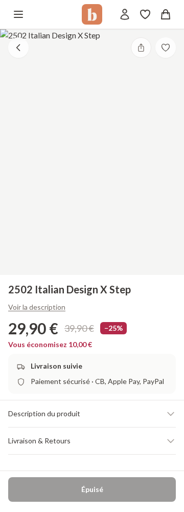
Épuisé (92, 489)
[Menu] (18, 14)
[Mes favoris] (145, 14)
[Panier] (165, 14)
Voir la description (36, 307)
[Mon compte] (124, 14)
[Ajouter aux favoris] (165, 47)
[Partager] (141, 47)
